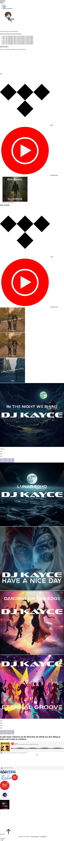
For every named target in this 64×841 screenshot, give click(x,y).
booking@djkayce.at (35, 836)
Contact (4, 7)
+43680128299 (43, 836)
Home (3, 5)
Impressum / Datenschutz (7, 8)
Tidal (1, 73)
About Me (4, 6)
